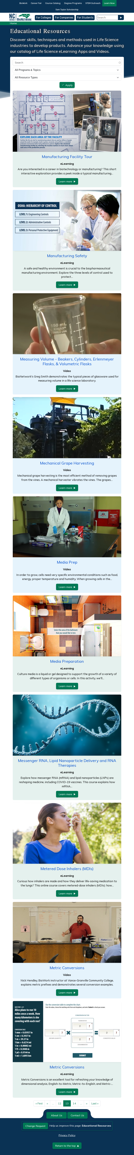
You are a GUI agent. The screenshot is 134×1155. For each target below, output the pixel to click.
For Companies (64, 17)
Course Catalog (52, 3)
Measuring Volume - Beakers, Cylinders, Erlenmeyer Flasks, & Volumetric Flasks (67, 361)
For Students (85, 17)
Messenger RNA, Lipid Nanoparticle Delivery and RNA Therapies (67, 763)
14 (74, 1103)
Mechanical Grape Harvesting (67, 463)
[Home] (20, 15)
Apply (69, 85)
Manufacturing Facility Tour (67, 156)
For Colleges (43, 17)
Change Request (35, 1126)
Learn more (65, 181)
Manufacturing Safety (67, 255)
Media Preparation (67, 661)
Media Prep (67, 562)
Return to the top (65, 1145)
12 (59, 1103)
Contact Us (77, 1115)
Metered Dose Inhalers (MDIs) (67, 868)
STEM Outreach (92, 3)
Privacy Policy (67, 1135)
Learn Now (109, 3)
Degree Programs (73, 3)
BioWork (23, 3)
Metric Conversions (67, 967)
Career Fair (36, 3)
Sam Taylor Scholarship (67, 9)
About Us (56, 1115)
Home (13, 23)
